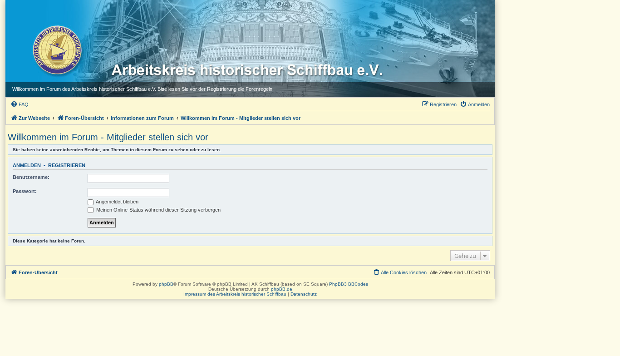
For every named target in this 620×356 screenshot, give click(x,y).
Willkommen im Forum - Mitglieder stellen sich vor (108, 137)
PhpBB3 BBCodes (348, 284)
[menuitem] (19, 104)
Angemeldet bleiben (116, 201)
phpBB (166, 284)
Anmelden (27, 165)
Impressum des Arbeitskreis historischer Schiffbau (234, 294)
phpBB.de (281, 289)
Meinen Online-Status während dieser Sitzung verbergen (158, 210)
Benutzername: (31, 177)
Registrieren (66, 165)
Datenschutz (303, 294)
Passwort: (25, 191)
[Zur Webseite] (57, 49)
